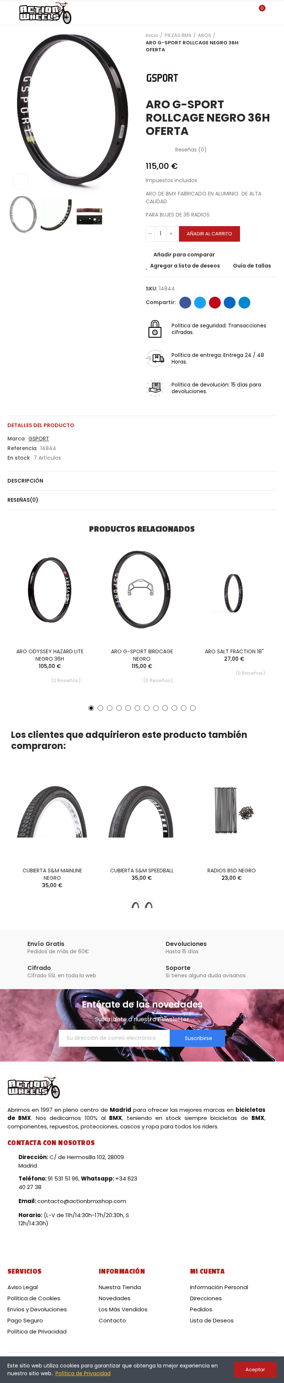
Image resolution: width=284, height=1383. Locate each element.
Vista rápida (73, 579)
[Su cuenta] (273, 12)
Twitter (200, 303)
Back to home (262, 42)
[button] (14, 113)
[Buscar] (246, 11)
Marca (16, 438)
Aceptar (255, 1369)
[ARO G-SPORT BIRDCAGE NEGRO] (141, 590)
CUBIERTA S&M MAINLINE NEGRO (52, 874)
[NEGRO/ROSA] (148, 905)
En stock (18, 457)
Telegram (244, 303)
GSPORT (38, 438)
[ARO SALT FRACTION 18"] (234, 590)
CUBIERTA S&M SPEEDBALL (142, 870)
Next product (271, 42)
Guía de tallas (252, 265)
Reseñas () (191, 149)
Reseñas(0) (22, 500)
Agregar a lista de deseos (185, 265)
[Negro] (135, 905)
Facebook (185, 303)
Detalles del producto (40, 425)
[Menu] (10, 12)
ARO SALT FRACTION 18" (234, 651)
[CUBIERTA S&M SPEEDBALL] (142, 810)
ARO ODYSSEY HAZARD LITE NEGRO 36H (50, 655)
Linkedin (230, 303)
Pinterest (215, 303)
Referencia (22, 448)
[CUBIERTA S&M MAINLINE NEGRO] (52, 810)
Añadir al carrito (209, 233)
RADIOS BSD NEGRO (231, 870)
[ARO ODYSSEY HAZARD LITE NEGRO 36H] (49, 590)
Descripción (25, 480)
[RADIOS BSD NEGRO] (231, 810)
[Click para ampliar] (20, 181)
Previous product (252, 42)
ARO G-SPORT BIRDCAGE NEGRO (142, 655)
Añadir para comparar (184, 254)
